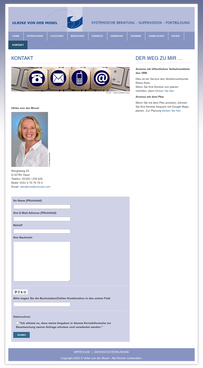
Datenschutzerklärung (111, 352)
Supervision (35, 36)
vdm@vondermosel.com (35, 186)
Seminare (116, 36)
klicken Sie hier (164, 90)
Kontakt (18, 45)
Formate (97, 36)
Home (15, 36)
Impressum (83, 352)
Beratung (77, 36)
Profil (175, 36)
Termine (135, 36)
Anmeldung (156, 36)
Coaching (56, 36)
